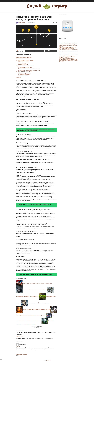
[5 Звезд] (41, 326)
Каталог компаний (38, 10)
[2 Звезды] (38, 326)
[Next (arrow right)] (1, 359)
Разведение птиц (20, 10)
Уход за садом (29, 10)
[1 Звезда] (37, 326)
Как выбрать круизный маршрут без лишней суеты (68, 59)
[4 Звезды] (40, 326)
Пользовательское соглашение (21, 354)
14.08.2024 (29, 22)
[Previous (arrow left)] (0, 359)
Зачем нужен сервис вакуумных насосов (66, 58)
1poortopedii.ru (48, 360)
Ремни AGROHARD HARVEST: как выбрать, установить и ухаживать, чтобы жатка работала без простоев (68, 45)
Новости (46, 10)
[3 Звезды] (39, 326)
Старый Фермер (22, 22)
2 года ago (18, 346)
